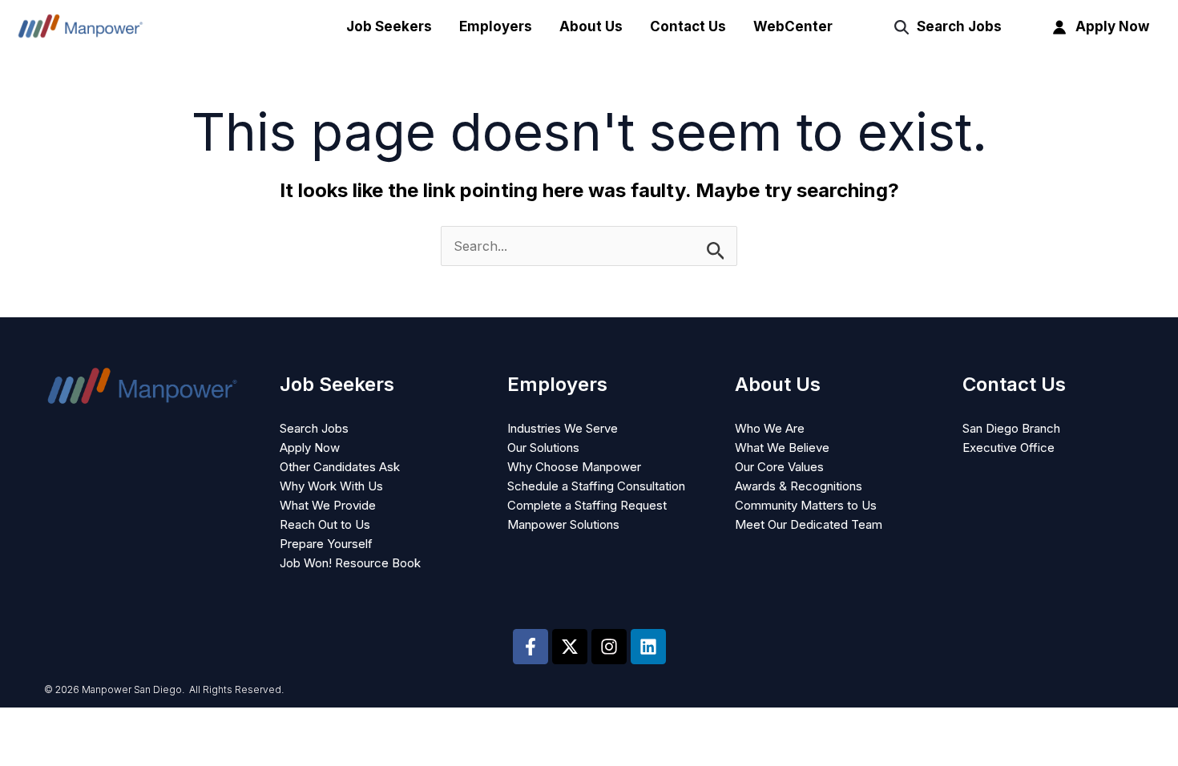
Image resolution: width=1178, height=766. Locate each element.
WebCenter (793, 26)
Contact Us (688, 26)
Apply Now (1112, 26)
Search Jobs (959, 26)
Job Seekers (389, 26)
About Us (591, 26)
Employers (495, 26)
